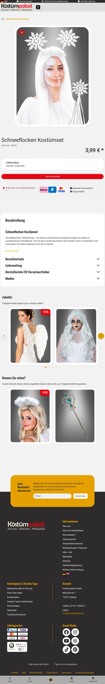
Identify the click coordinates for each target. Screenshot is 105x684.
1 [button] (45, 367)
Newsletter (67, 556)
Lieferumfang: (12, 162)
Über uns (67, 526)
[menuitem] (2, 1)
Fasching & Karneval (16, 614)
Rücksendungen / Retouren (75, 548)
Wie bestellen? (69, 535)
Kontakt (14, 672)
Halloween (12, 610)
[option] (53, 76)
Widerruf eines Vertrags (73, 569)
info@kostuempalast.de (73, 613)
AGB (24, 672)
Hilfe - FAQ (67, 552)
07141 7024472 (77, 606)
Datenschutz (52, 672)
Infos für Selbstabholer (73, 530)
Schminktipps (13, 606)
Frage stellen (78, 191)
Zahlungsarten (69, 539)
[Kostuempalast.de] (17, 7)
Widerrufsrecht (36, 672)
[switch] (21, 649)
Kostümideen (13, 597)
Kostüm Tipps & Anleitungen (20, 601)
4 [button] (55, 367)
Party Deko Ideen (14, 593)
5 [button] (59, 367)
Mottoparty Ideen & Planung (19, 588)
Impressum (66, 672)
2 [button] (49, 367)
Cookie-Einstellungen (84, 672)
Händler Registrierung (72, 565)
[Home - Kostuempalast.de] (29, 526)
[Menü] (25, 643)
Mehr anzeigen (12, 251)
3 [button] (52, 367)
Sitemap (66, 561)
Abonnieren (81, 496)
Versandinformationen (73, 543)
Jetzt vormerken (52, 176)
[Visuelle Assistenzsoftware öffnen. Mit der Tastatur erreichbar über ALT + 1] (36, 7)
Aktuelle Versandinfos (82, 188)
